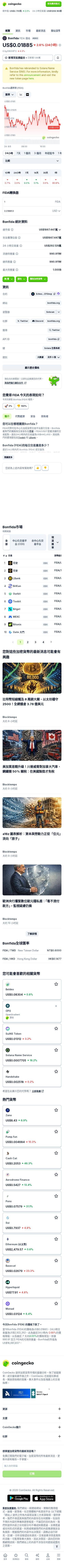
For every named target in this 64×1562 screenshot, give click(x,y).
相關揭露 (7, 531)
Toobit (21, 437)
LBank (32, 437)
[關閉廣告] (56, 1006)
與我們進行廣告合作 (14, 383)
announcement (32, 75)
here (31, 78)
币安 (31, 431)
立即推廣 (36, 1091)
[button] (53, 303)
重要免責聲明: (10, 1508)
